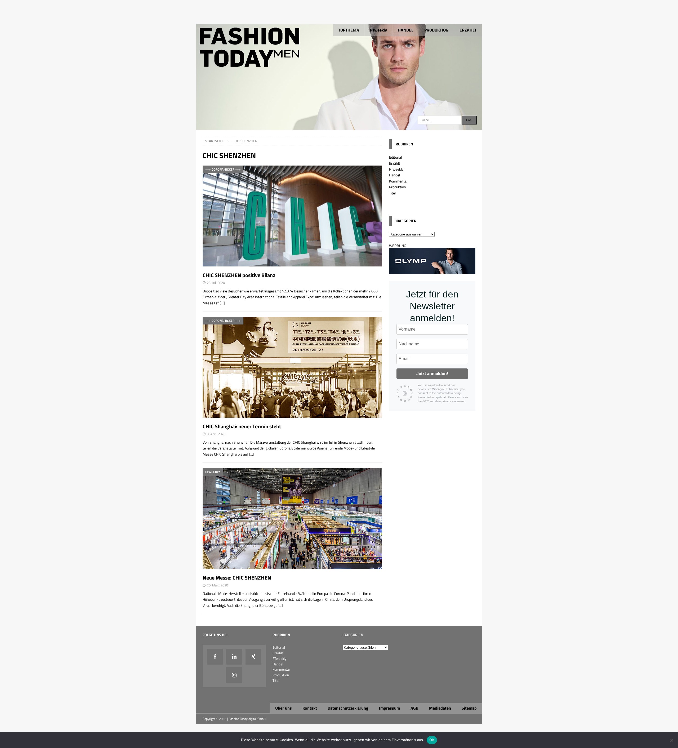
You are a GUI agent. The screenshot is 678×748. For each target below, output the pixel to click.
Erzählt (394, 163)
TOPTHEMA (348, 30)
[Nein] (671, 740)
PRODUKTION (436, 30)
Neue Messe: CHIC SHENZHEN (237, 577)
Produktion (397, 187)
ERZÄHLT (468, 30)
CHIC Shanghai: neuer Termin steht (242, 426)
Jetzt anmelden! (432, 373)
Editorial (395, 157)
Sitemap (469, 708)
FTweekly (378, 30)
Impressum (389, 708)
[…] (222, 303)
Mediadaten (440, 708)
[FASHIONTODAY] (339, 127)
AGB (414, 708)
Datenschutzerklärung (348, 708)
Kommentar (398, 181)
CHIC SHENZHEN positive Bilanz (239, 275)
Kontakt (309, 708)
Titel (392, 193)
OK (431, 740)
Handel (394, 175)
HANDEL (405, 30)
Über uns (283, 708)
